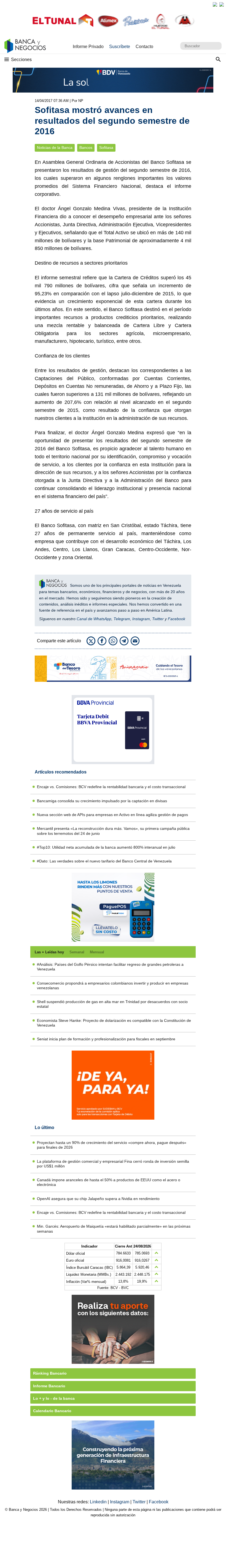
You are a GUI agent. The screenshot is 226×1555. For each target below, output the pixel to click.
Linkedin (99, 1501)
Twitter (158, 619)
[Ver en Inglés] (215, 4)
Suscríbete (119, 46)
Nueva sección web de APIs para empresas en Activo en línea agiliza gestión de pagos (112, 814)
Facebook (176, 619)
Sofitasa (106, 148)
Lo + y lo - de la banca (54, 1398)
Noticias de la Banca (54, 148)
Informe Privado (88, 46)
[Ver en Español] (221, 4)
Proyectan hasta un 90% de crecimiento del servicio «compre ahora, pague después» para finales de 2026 (111, 1144)
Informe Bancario (49, 1386)
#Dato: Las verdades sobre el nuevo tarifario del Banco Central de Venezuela (104, 861)
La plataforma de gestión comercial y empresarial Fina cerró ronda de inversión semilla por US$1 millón (113, 1163)
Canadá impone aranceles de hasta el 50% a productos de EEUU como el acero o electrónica (108, 1182)
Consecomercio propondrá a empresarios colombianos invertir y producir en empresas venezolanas (112, 985)
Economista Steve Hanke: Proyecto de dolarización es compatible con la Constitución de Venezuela (114, 1022)
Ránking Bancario (50, 1373)
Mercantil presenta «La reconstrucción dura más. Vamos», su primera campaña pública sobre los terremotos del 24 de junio (113, 830)
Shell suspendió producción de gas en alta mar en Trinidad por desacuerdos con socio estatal (112, 1004)
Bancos (85, 148)
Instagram (141, 619)
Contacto (144, 46)
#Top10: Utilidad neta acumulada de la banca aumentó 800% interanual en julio (106, 847)
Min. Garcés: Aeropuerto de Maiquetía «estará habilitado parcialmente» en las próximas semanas (113, 1228)
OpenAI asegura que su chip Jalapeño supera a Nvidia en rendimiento (98, 1198)
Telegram (122, 619)
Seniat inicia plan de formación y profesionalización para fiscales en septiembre (106, 1039)
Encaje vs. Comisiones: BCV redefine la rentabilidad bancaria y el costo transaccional (111, 787)
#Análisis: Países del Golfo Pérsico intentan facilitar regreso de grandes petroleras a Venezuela (110, 966)
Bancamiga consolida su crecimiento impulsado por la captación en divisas (102, 801)
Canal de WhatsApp (94, 619)
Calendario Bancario (52, 1411)
